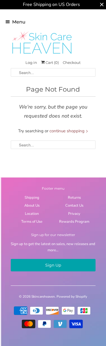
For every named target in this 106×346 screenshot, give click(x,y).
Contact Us (74, 205)
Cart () (52, 62)
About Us (32, 205)
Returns (74, 197)
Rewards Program (74, 221)
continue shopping (67, 131)
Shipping (32, 197)
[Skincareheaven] (42, 54)
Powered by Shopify (72, 296)
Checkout (72, 62)
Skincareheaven (43, 296)
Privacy (74, 213)
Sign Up (53, 265)
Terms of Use (31, 221)
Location (32, 213)
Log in (31, 62)
